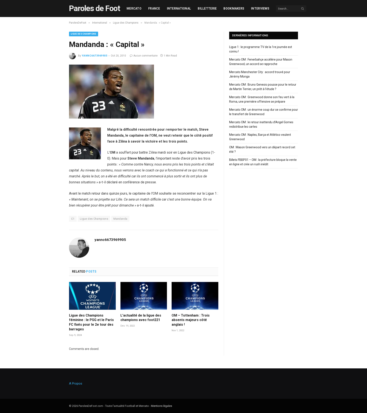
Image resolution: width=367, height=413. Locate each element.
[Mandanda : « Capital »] (111, 117)
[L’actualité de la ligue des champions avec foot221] (143, 296)
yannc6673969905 (94, 55)
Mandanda (120, 218)
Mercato (134, 8)
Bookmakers (233, 8)
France (154, 8)
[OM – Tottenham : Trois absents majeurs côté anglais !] (195, 296)
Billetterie (207, 8)
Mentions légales (161, 405)
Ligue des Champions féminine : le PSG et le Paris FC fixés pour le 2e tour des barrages (91, 322)
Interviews (260, 8)
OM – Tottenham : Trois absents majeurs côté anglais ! (191, 320)
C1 (73, 218)
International (179, 8)
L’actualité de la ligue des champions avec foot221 (140, 317)
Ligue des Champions (83, 34)
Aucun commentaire (145, 55)
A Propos (75, 383)
